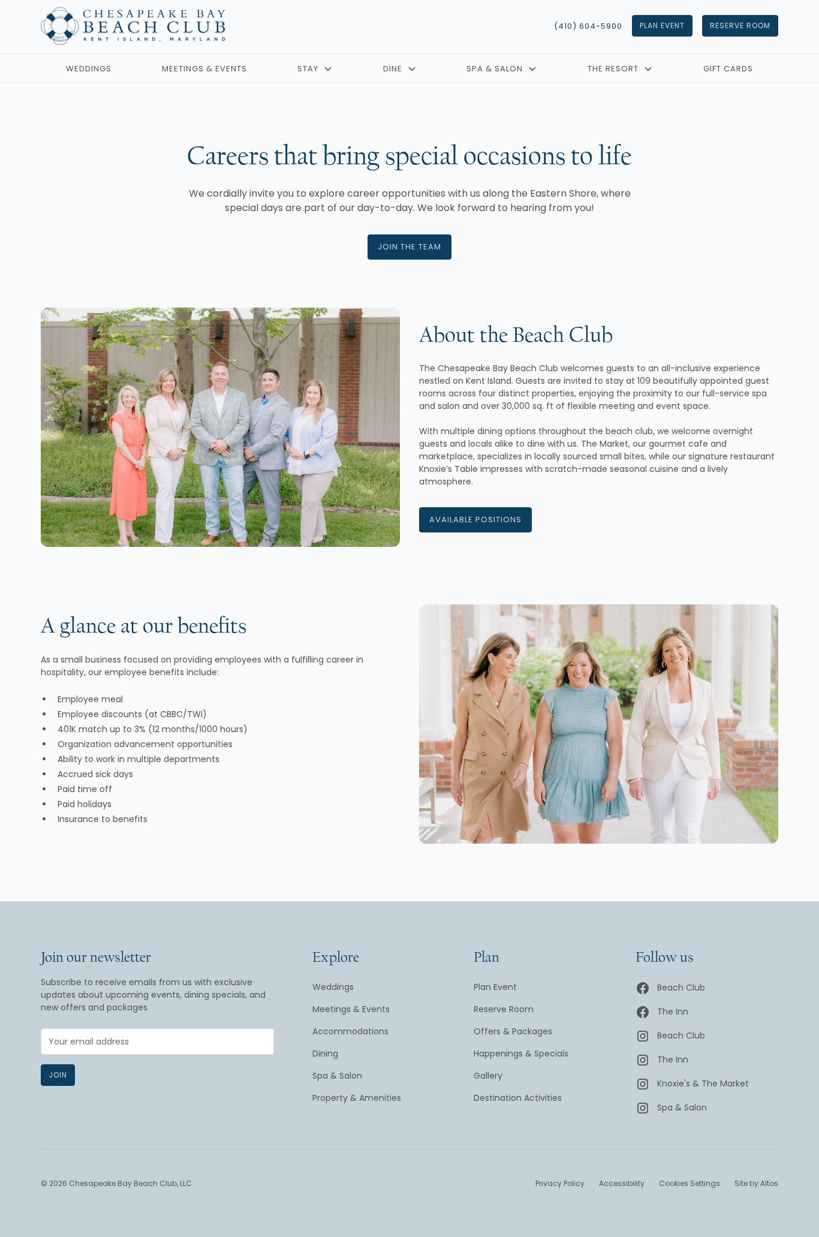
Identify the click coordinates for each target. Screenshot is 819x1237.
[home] (133, 26)
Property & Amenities (356, 1098)
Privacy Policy (560, 1183)
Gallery (488, 1076)
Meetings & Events (204, 68)
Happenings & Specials (521, 1054)
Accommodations (350, 1031)
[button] (315, 69)
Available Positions (475, 519)
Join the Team (409, 246)
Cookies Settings (689, 1183)
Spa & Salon (337, 1076)
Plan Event (662, 25)
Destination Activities (518, 1098)
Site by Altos (756, 1183)
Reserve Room (740, 25)
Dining (325, 1054)
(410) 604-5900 (588, 26)
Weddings (89, 68)
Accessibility (622, 1183)
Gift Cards (728, 68)
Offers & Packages (513, 1031)
